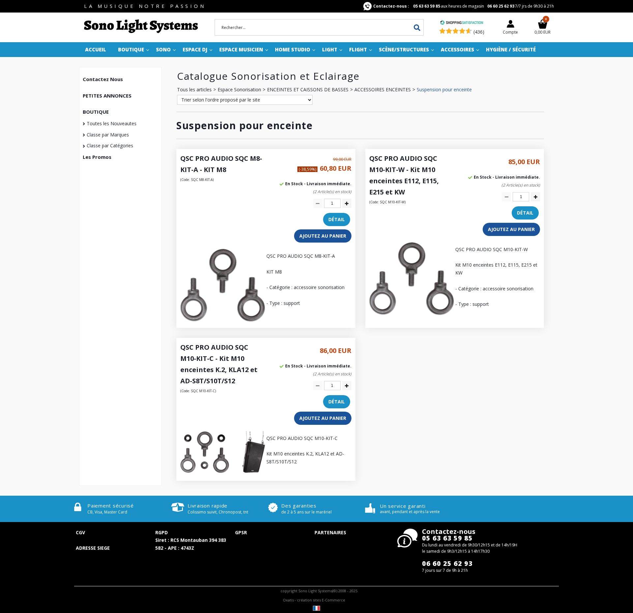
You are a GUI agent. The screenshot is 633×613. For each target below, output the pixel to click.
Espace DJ (195, 49)
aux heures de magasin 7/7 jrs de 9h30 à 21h (463, 6)
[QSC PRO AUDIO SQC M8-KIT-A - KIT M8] (222, 320)
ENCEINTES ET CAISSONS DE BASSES (307, 89)
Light (329, 49)
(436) (478, 32)
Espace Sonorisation (239, 89)
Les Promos (97, 157)
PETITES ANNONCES (107, 95)
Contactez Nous (103, 79)
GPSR (241, 532)
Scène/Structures (404, 49)
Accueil (95, 49)
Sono (163, 49)
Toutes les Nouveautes (111, 123)
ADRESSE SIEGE (93, 548)
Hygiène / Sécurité (511, 49)
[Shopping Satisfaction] (461, 23)
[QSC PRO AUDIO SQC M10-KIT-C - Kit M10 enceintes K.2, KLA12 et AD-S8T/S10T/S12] (222, 471)
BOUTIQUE (96, 111)
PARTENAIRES (330, 532)
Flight (358, 49)
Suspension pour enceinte (444, 89)
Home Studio (292, 49)
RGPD (161, 532)
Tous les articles (194, 89)
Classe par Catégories (110, 145)
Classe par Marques (108, 134)
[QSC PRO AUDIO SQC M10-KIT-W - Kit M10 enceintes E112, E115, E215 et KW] (411, 313)
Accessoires (457, 49)
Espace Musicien (241, 49)
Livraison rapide (207, 505)
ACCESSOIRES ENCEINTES (382, 89)
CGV (80, 532)
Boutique (131, 49)
